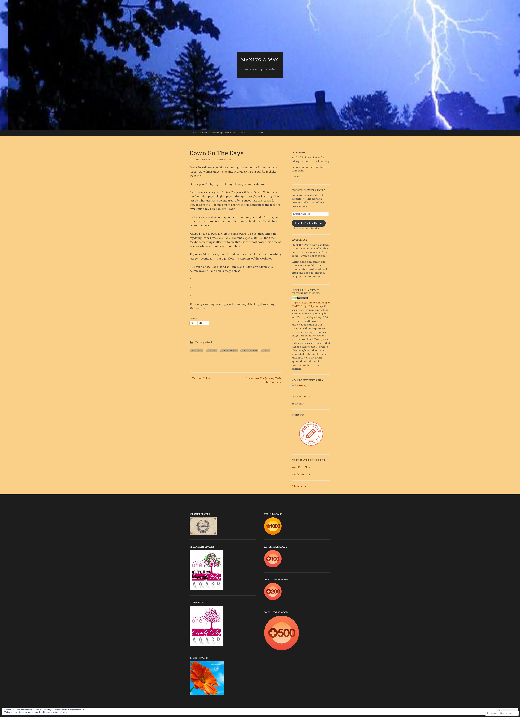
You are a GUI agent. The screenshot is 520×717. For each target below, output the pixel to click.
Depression (229, 351)
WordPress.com (301, 474)
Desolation (250, 351)
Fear (266, 351)
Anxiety (197, 351)
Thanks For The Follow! (308, 223)
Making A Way (260, 59)
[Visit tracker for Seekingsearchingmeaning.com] (299, 385)
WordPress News (301, 467)
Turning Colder (200, 378)
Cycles (212, 351)
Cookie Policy (61, 712)
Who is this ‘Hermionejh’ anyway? (214, 133)
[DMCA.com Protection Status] (300, 299)
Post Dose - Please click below (309, 190)
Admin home (299, 486)
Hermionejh (223, 159)
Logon (245, 133)
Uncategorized (203, 342)
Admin (259, 133)
